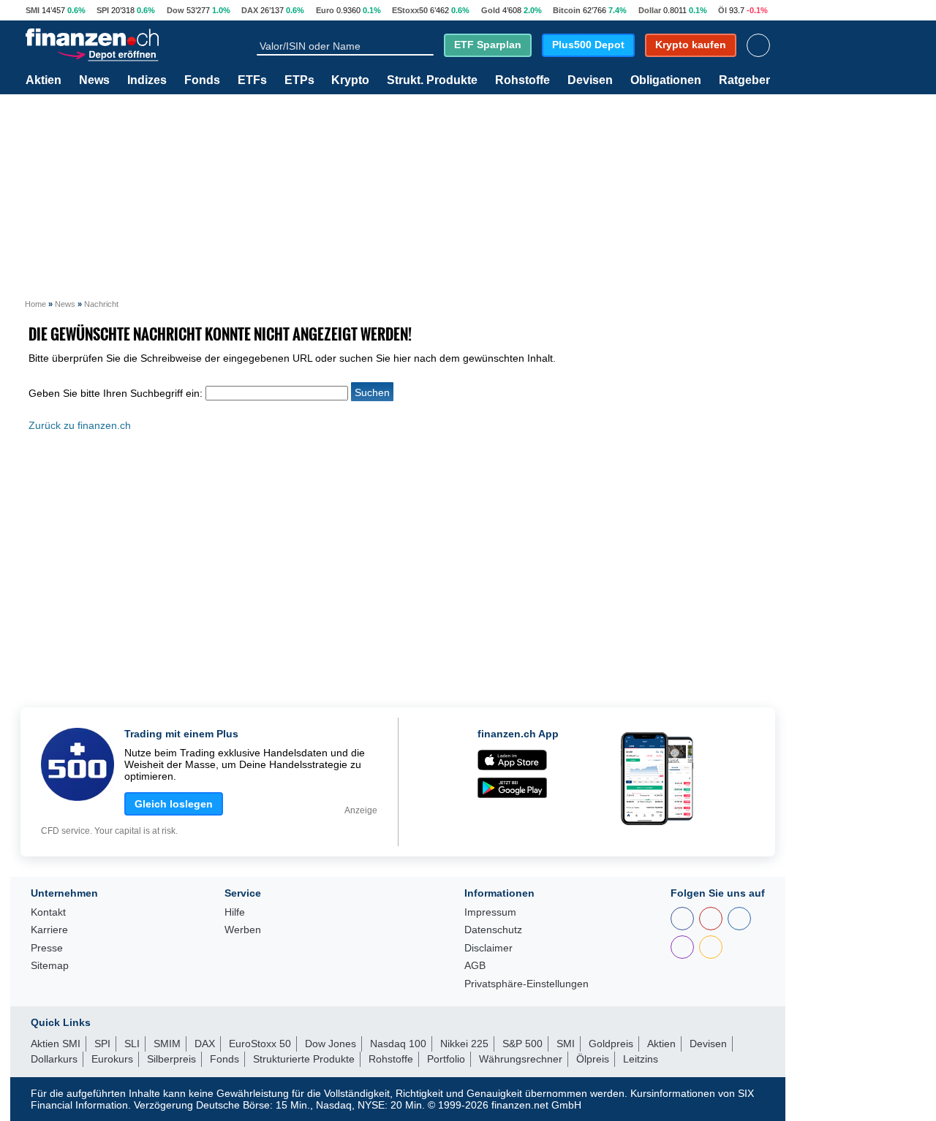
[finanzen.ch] (92, 37)
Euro (325, 10)
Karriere (49, 929)
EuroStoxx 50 (260, 1043)
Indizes (147, 80)
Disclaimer (488, 948)
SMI (32, 10)
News (94, 80)
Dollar (649, 10)
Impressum (490, 912)
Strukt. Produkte (432, 80)
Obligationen (665, 80)
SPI (103, 10)
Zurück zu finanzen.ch (80, 425)
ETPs (299, 80)
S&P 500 (522, 1043)
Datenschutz (493, 929)
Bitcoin (567, 10)
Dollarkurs (54, 1059)
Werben (242, 929)
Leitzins (640, 1059)
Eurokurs (112, 1059)
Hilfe (234, 912)
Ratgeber (744, 80)
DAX (249, 10)
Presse (47, 948)
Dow (175, 10)
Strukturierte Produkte (304, 1059)
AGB (475, 965)
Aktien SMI (55, 1043)
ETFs (252, 80)
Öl (722, 10)
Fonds (202, 80)
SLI (132, 1043)
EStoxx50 (410, 10)
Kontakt (48, 912)
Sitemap (50, 965)
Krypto (350, 80)
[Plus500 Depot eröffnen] (107, 53)
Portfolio (446, 1059)
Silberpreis (171, 1059)
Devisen (590, 80)
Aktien (43, 80)
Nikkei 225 (464, 1043)
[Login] (758, 45)
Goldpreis (611, 1043)
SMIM (167, 1043)
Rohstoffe (522, 80)
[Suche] (427, 45)
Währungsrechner (520, 1059)
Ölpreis (592, 1059)
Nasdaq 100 (398, 1043)
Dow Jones (330, 1043)
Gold (490, 10)
